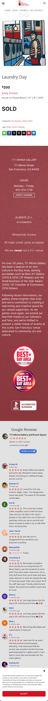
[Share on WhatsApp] (4, 133)
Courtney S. (14, 557)
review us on (27, 451)
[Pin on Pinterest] (28, 133)
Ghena (12, 594)
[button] (44, 671)
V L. (11, 634)
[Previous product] (27, 15)
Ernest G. (13, 464)
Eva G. (12, 503)
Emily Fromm (10, 93)
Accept (24, 694)
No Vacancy (36, 10)
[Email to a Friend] (24, 133)
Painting (21, 127)
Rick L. (12, 621)
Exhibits (24, 10)
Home (7, 10)
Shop (15, 10)
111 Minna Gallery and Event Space (28, 434)
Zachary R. (14, 663)
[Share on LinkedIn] (33, 133)
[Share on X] (14, 133)
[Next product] (21, 15)
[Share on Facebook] (9, 133)
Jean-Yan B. (15, 531)
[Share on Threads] (19, 133)
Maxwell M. (14, 547)
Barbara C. (14, 483)
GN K (11, 608)
